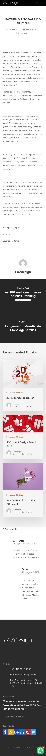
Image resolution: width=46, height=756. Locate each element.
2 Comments (23, 33)
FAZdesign (13, 30)
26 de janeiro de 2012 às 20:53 (30, 573)
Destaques (10, 392)
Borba (25, 569)
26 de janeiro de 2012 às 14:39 (25, 543)
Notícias (19, 392)
